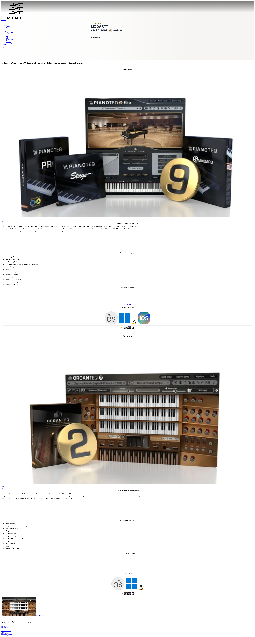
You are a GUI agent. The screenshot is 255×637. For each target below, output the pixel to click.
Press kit (2, 629)
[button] (127, 304)
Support (5, 44)
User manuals (19, 623)
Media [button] (4, 31)
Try (4, 28)
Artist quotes (8, 34)
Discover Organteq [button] (40, 615)
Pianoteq (2, 623)
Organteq (6, 623)
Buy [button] (2, 221)
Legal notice (3, 633)
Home (4, 24)
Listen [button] (3, 218)
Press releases (3, 628)
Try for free (11, 623)
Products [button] (5, 25)
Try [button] (2, 220)
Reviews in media (9, 32)
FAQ (23, 623)
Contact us (3, 625)
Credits (2, 632)
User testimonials (9, 39)
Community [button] (5, 38)
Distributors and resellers (6, 631)
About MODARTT (5, 626)
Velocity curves (9, 43)
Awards (7, 33)
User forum (8, 40)
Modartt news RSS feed (6, 635)
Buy (4, 30)
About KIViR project (5, 627)
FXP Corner (8, 42)
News (7, 36)
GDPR (7, 633)
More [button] (3, 217)
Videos (7, 37)
